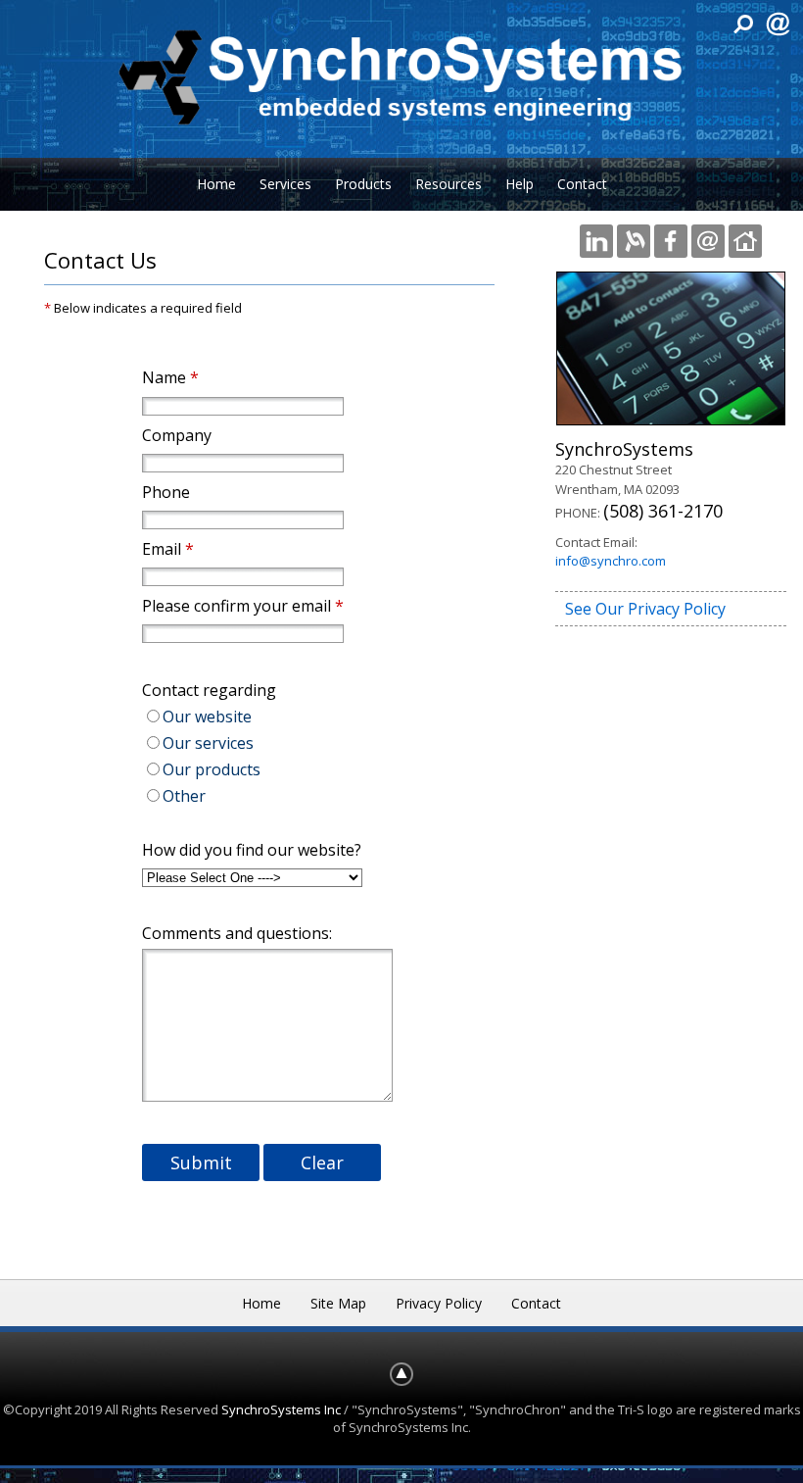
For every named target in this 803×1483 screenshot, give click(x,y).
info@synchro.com (610, 560)
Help (519, 183)
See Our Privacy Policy (645, 608)
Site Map (338, 1303)
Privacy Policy (439, 1303)
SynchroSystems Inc (281, 1409)
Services (285, 183)
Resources (448, 183)
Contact (582, 183)
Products (363, 183)
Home (216, 183)
